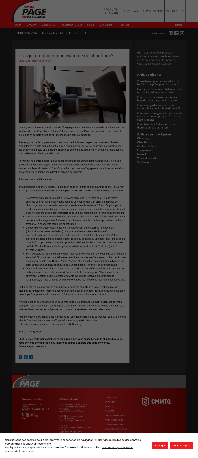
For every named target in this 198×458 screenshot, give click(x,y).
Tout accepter (181, 445)
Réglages (160, 445)
